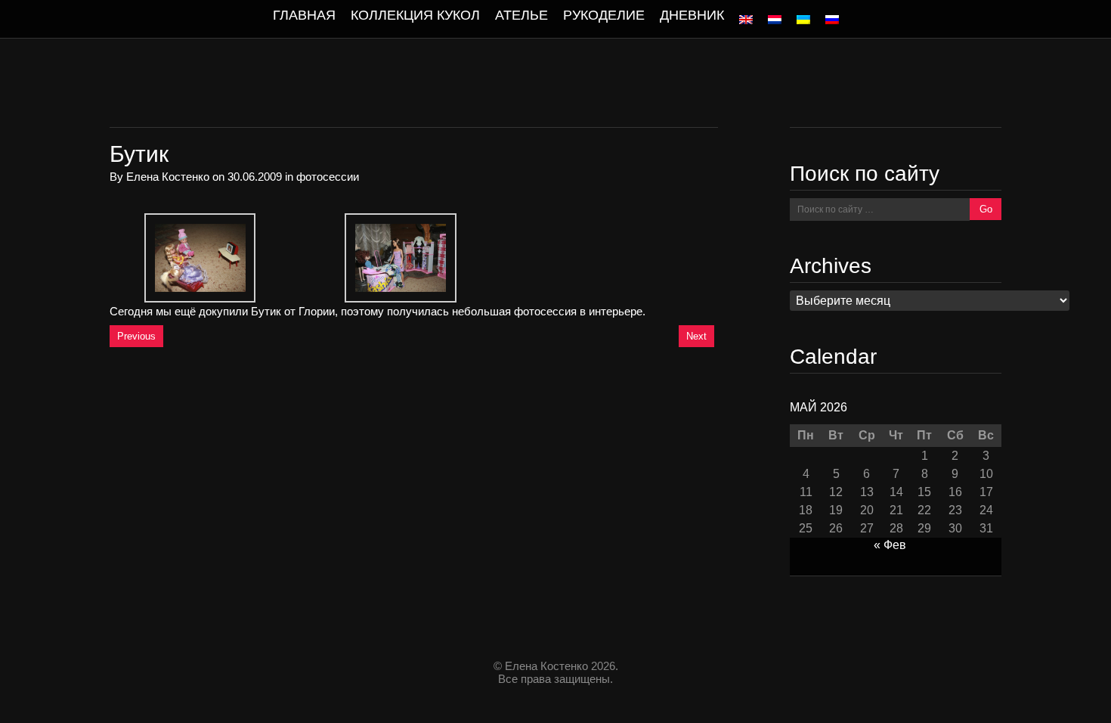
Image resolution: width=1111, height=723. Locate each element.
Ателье (521, 15)
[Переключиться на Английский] (746, 20)
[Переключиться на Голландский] (774, 20)
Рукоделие (604, 15)
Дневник (692, 15)
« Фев (890, 544)
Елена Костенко (167, 176)
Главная (304, 15)
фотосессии (327, 176)
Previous (136, 336)
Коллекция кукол (415, 15)
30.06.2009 (254, 176)
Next (696, 336)
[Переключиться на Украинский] (803, 20)
